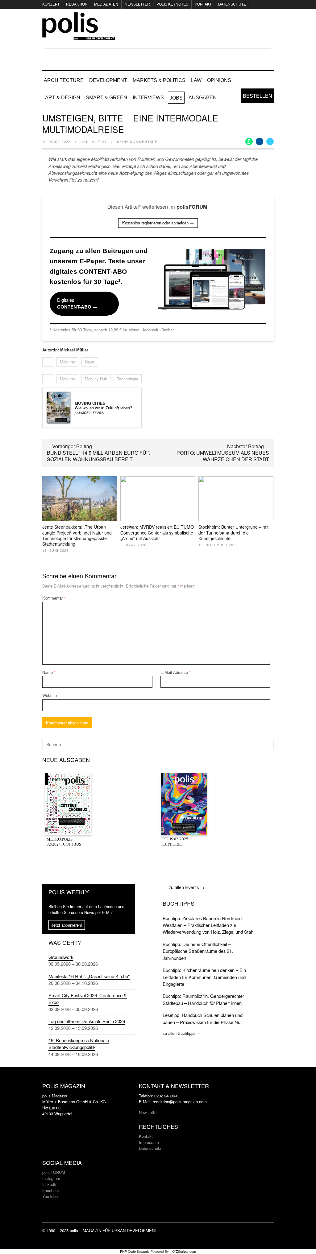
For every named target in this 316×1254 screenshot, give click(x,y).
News (90, 362)
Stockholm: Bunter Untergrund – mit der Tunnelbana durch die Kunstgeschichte (233, 532)
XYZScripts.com (184, 1251)
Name (49, 672)
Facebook (51, 1190)
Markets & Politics (159, 80)
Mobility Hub (96, 379)
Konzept (51, 4)
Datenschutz (232, 4)
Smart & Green (106, 97)
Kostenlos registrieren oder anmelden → (158, 223)
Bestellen (257, 96)
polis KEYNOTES (172, 4)
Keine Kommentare (137, 142)
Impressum (149, 1142)
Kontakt (203, 4)
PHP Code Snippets (135, 1251)
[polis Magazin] (78, 36)
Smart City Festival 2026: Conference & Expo (87, 998)
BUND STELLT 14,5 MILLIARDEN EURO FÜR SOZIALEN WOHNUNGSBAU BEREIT (98, 456)
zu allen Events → (187, 887)
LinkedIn (49, 1184)
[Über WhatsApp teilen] (249, 141)
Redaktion (77, 4)
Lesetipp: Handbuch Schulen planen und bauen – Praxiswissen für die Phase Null (203, 1018)
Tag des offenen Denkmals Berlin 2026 (86, 1021)
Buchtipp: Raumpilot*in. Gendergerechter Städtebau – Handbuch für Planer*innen (203, 999)
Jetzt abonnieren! (66, 925)
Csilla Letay (94, 142)
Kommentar (54, 598)
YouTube (50, 1196)
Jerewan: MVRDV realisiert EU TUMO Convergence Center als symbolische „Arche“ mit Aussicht (157, 532)
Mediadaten (106, 4)
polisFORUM (53, 1172)
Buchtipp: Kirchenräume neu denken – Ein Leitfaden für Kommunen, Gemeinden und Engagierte (204, 977)
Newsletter (137, 4)
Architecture (64, 80)
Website (49, 695)
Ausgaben (203, 97)
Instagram (51, 1178)
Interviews (148, 97)
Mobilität (67, 362)
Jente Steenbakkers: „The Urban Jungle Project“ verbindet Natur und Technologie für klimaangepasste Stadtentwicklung (77, 535)
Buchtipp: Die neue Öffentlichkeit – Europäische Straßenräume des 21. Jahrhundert (198, 951)
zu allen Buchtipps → (182, 1033)
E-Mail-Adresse (175, 672)
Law (196, 80)
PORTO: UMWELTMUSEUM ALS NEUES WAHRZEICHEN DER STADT (223, 456)
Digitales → (77, 303)
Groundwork (60, 957)
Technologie (127, 379)
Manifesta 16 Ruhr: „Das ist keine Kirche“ (89, 976)
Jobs (176, 97)
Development (108, 80)
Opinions (219, 80)
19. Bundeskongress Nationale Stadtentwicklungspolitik (78, 1043)
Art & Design (62, 97)
